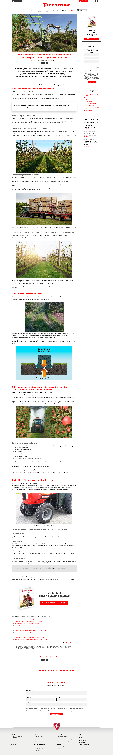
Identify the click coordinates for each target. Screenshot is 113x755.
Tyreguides (47, 11)
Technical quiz (38, 752)
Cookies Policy (82, 740)
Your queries (60, 748)
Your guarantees (61, 746)
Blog (71, 10)
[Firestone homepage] (56, 5)
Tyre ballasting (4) (90, 105)
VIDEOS (81, 734)
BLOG (80, 737)
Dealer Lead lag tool (63, 741)
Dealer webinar (38, 748)
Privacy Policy (70, 711)
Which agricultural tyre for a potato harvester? (25, 625)
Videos (64, 10)
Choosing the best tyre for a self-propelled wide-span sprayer (29, 635)
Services (55, 10)
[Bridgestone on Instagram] (98, 1)
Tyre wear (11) (89, 101)
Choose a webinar (39, 746)
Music (36, 741)
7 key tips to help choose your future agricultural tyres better (29, 619)
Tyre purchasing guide (71, 642)
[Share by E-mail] (47, 63)
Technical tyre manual (63, 736)
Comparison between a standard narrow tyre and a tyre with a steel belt (32, 628)
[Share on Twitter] (44, 63)
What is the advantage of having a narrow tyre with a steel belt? (30, 637)
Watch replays (38, 750)
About (30, 10)
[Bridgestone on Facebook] (96, 1)
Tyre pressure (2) (90, 110)
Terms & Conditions (84, 744)
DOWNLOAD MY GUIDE (91, 38)
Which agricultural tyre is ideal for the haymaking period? (28, 621)
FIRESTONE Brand (39, 736)
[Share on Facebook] (42, 63)
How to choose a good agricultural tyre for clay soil (27, 623)
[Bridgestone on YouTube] (99, 1)
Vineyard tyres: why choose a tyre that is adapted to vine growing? (31, 630)
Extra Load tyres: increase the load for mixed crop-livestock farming (31, 639)
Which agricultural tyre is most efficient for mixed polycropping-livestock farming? (34, 632)
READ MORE (86, 136)
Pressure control (61, 738)
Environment (38, 739)
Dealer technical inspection (64, 739)
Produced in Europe (39, 738)
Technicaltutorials (38, 11)
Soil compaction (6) (91, 103)
